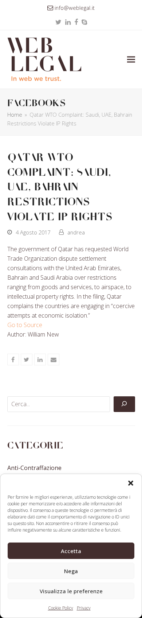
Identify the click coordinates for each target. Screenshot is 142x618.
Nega (71, 571)
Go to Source (24, 325)
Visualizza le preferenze (71, 591)
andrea (76, 232)
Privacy (84, 608)
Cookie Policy (60, 608)
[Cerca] (124, 404)
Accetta (71, 551)
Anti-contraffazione (34, 468)
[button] (130, 483)
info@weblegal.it (75, 7)
